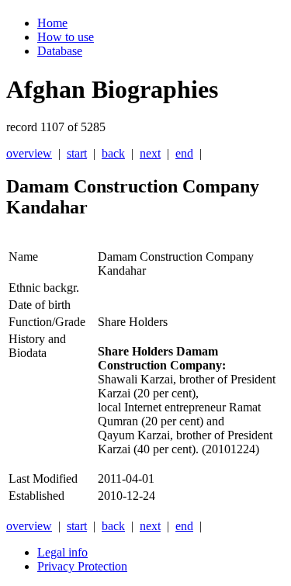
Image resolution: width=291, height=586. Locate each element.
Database (59, 50)
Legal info (62, 552)
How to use (65, 36)
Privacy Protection (82, 566)
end (184, 153)
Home (52, 22)
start (77, 153)
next (150, 153)
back (113, 153)
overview (29, 153)
